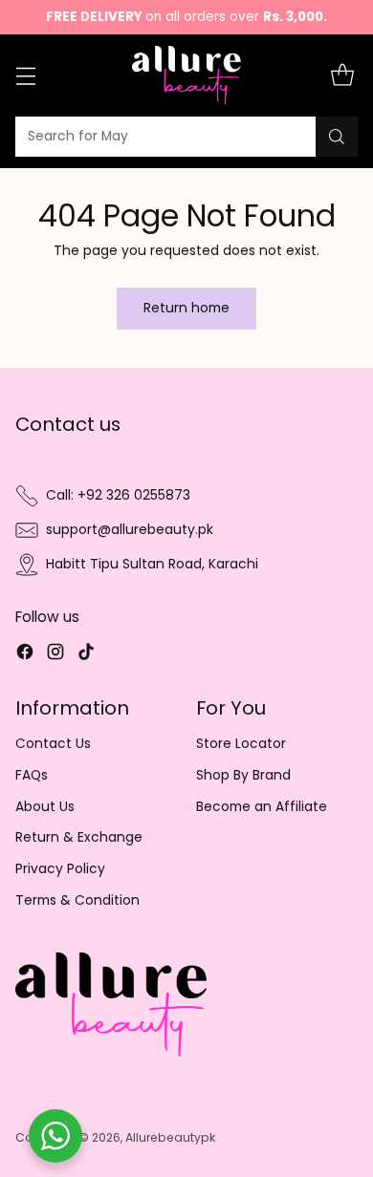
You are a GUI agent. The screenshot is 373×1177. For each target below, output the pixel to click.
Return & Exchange (79, 837)
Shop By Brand (243, 775)
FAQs (31, 775)
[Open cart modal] (342, 76)
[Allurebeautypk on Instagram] (55, 655)
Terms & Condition (77, 900)
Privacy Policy (60, 869)
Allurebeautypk (170, 1137)
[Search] (337, 137)
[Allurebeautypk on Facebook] (24, 655)
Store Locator (241, 744)
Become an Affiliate (261, 807)
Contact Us (53, 744)
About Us (45, 807)
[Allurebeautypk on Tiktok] (86, 655)
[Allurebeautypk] (187, 75)
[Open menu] (25, 76)
